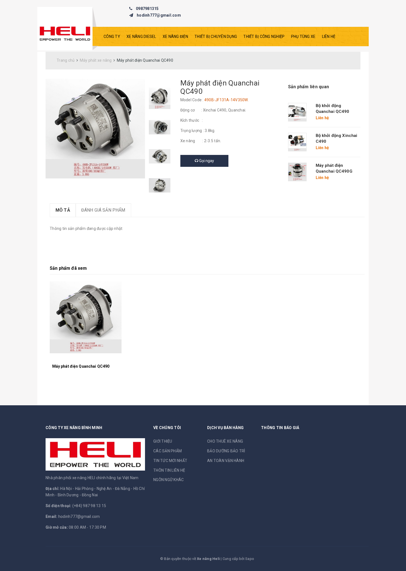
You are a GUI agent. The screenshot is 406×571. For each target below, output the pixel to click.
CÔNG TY (112, 36)
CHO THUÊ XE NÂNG (225, 441)
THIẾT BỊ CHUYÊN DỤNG (215, 36)
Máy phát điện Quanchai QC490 (81, 366)
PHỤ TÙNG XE (303, 36)
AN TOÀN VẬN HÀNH (225, 460)
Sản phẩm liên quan (308, 86)
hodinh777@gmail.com (159, 15)
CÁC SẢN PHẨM (167, 451)
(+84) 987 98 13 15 (89, 505)
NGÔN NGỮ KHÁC (168, 479)
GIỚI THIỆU (162, 441)
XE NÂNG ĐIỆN (175, 36)
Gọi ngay (206, 161)
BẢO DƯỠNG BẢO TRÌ (226, 451)
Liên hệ (329, 36)
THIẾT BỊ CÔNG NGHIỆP (263, 36)
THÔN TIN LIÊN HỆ (169, 470)
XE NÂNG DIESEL (141, 36)
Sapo (249, 559)
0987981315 (147, 8)
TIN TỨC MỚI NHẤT (170, 460)
